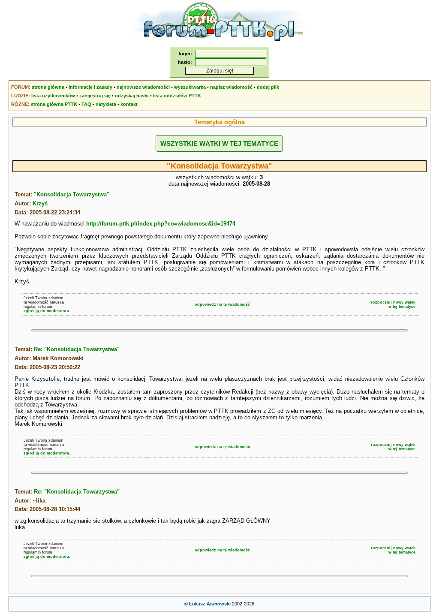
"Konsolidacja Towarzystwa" (71, 194)
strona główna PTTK (54, 104)
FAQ (86, 104)
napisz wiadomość (231, 87)
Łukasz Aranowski (210, 603)
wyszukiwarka (190, 87)
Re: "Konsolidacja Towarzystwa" (77, 349)
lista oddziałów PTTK (177, 95)
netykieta (106, 104)
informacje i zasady (90, 87)
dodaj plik (268, 87)
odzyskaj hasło (132, 95)
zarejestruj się (95, 95)
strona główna (48, 87)
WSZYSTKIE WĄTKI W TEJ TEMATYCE (219, 143)
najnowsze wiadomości (143, 87)
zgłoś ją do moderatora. (47, 311)
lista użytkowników (53, 95)
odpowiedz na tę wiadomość (222, 304)
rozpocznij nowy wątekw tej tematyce (393, 304)
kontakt (129, 104)
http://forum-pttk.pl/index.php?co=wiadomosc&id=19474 (160, 223)
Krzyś (40, 203)
